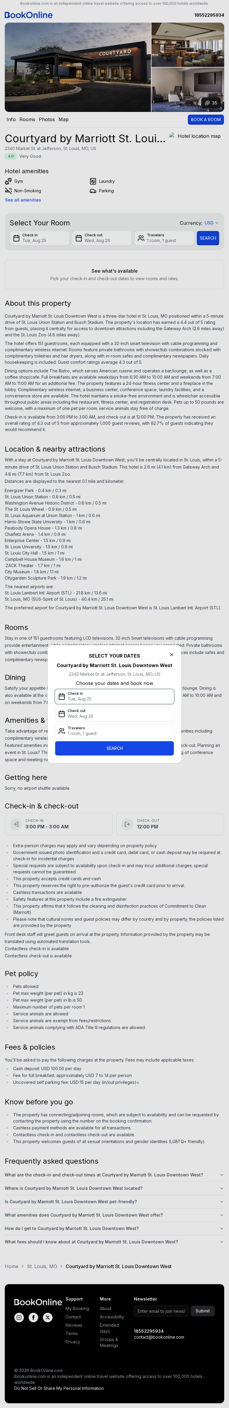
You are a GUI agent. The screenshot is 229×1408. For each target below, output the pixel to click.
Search (114, 748)
